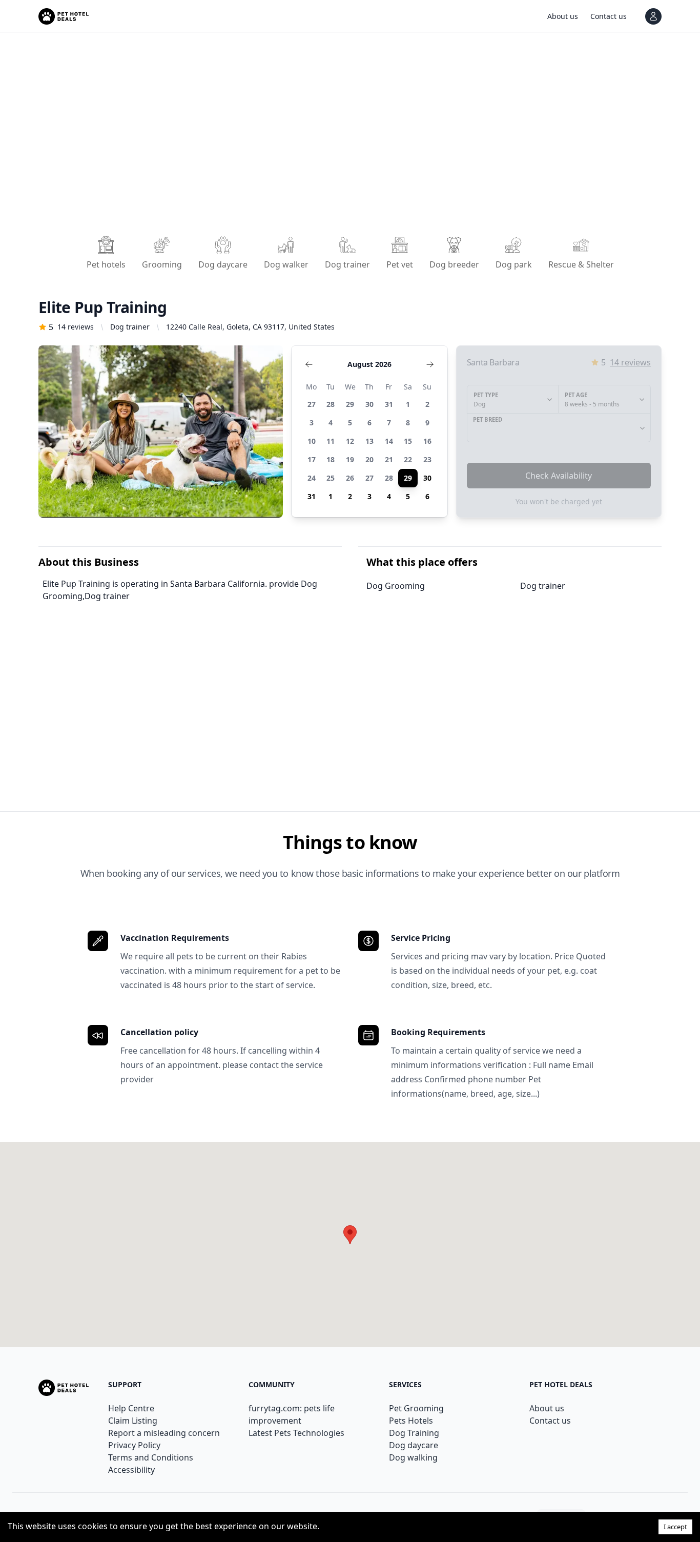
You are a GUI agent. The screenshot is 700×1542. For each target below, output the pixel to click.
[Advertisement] (345, 137)
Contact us (550, 1420)
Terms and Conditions (150, 1457)
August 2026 (369, 364)
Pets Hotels (411, 1420)
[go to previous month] (309, 364)
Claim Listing (132, 1420)
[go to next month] (430, 364)
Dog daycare (413, 1445)
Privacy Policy (134, 1445)
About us (546, 1408)
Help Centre (131, 1408)
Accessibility (131, 1469)
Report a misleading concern (164, 1432)
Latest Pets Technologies (296, 1432)
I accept (675, 1526)
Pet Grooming (416, 1408)
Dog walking (413, 1457)
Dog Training (414, 1432)
